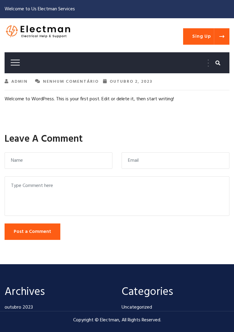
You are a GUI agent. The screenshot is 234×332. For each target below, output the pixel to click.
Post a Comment (32, 232)
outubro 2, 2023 (131, 81)
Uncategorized (137, 307)
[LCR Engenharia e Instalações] (38, 32)
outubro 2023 (19, 307)
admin (19, 81)
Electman (109, 320)
